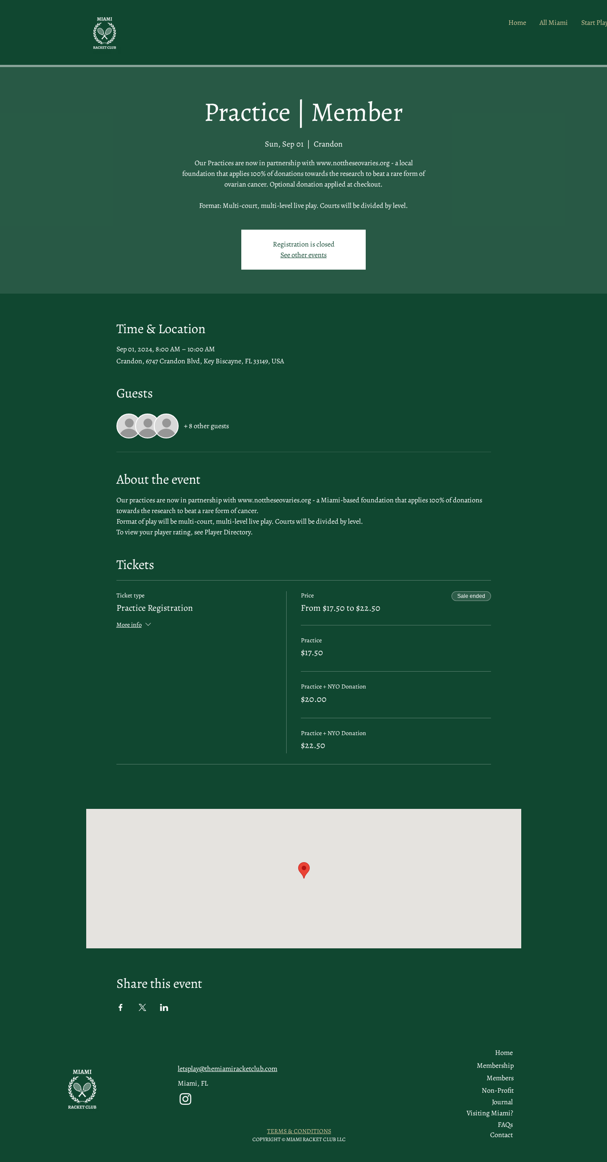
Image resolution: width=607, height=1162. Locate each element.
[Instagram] (185, 1098)
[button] (500, 1078)
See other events (303, 255)
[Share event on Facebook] (120, 1007)
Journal (502, 1102)
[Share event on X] (142, 1007)
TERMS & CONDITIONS (299, 1131)
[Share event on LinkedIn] (164, 1007)
